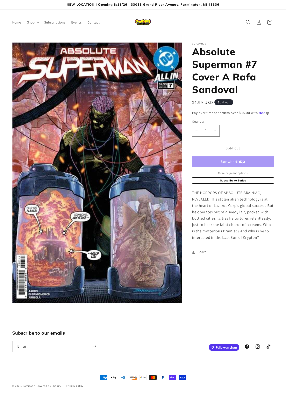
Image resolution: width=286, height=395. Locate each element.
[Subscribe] (94, 346)
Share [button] (202, 252)
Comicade (29, 386)
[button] (32, 22)
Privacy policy (74, 385)
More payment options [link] (233, 173)
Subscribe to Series (233, 180)
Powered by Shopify (48, 386)
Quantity (198, 121)
